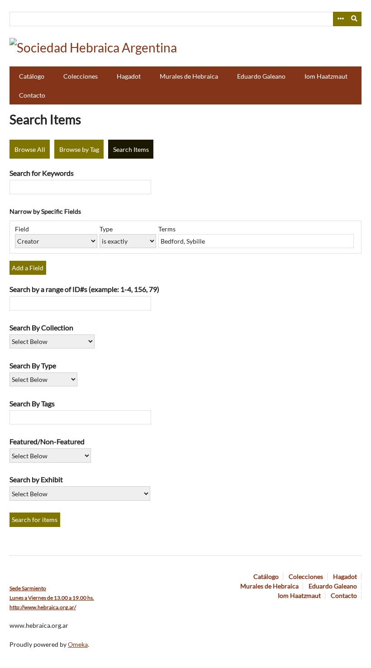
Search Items (131, 149)
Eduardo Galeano (261, 76)
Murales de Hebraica (189, 76)
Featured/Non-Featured (47, 441)
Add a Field (27, 268)
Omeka (78, 644)
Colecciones (80, 76)
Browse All (29, 149)
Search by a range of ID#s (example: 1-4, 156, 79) (84, 289)
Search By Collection (41, 327)
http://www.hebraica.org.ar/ (43, 607)
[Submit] (354, 19)
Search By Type (33, 365)
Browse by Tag (79, 149)
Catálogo (31, 76)
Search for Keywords (42, 173)
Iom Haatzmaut (325, 76)
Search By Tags (32, 403)
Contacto (32, 95)
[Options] (340, 19)
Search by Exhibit (36, 479)
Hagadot (129, 76)
